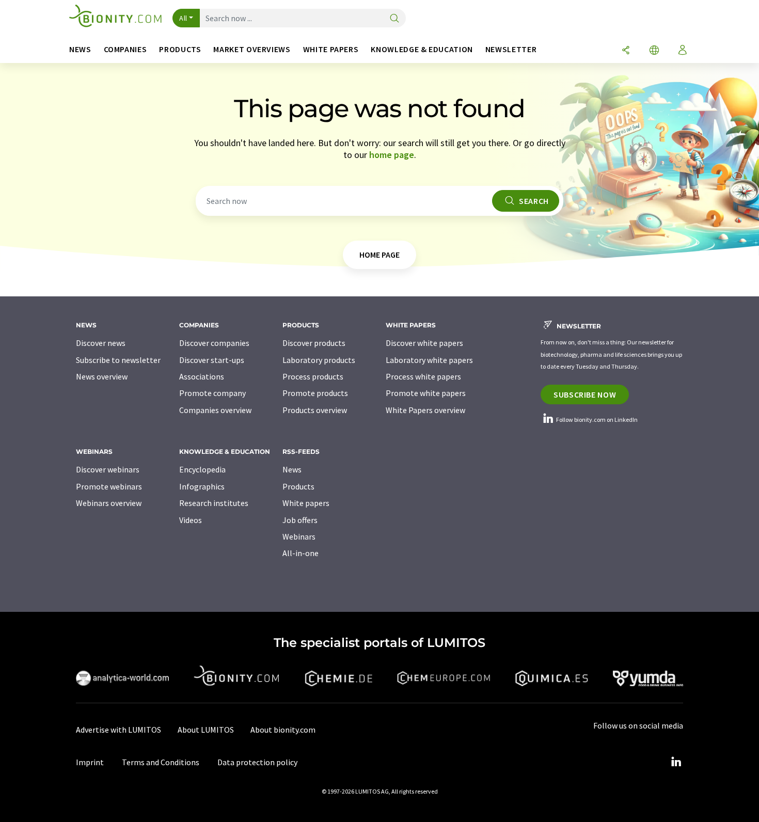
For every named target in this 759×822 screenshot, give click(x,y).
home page (391, 155)
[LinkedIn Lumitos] (676, 762)
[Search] (394, 19)
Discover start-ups (211, 360)
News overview (102, 376)
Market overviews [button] (251, 49)
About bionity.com (282, 729)
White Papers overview (425, 410)
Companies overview (215, 410)
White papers (305, 503)
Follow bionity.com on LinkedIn (596, 419)
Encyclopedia (202, 469)
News (292, 469)
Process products (312, 376)
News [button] (80, 49)
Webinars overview (108, 503)
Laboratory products (318, 360)
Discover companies (214, 343)
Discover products (313, 343)
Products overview (314, 410)
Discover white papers (424, 343)
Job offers (300, 520)
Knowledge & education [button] (421, 49)
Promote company (212, 393)
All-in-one (300, 553)
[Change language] (654, 51)
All (183, 18)
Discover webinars (107, 469)
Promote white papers (426, 393)
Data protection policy (257, 762)
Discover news (100, 343)
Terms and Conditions (160, 762)
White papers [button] (331, 49)
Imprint (90, 762)
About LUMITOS (206, 729)
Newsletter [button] (510, 49)
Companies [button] (125, 49)
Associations (201, 376)
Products (298, 486)
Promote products (315, 393)
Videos (190, 520)
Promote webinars (109, 486)
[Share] (626, 51)
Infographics (202, 486)
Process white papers (423, 376)
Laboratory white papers (429, 360)
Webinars (298, 536)
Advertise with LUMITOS (118, 729)
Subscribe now (585, 394)
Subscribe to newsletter (118, 360)
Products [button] (180, 49)
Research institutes (213, 503)
